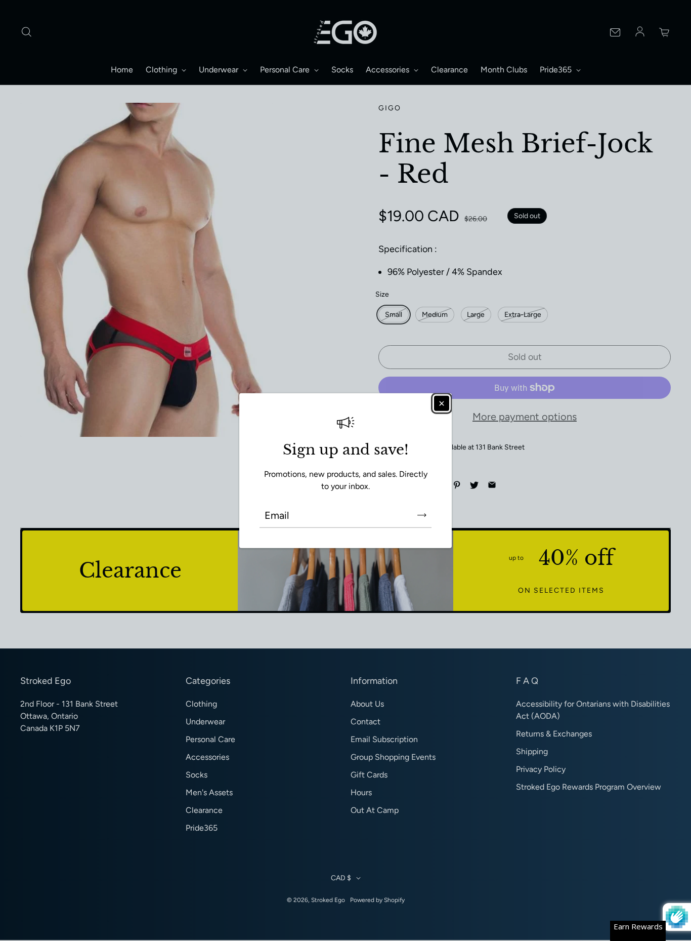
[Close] (441, 403)
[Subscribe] (421, 515)
